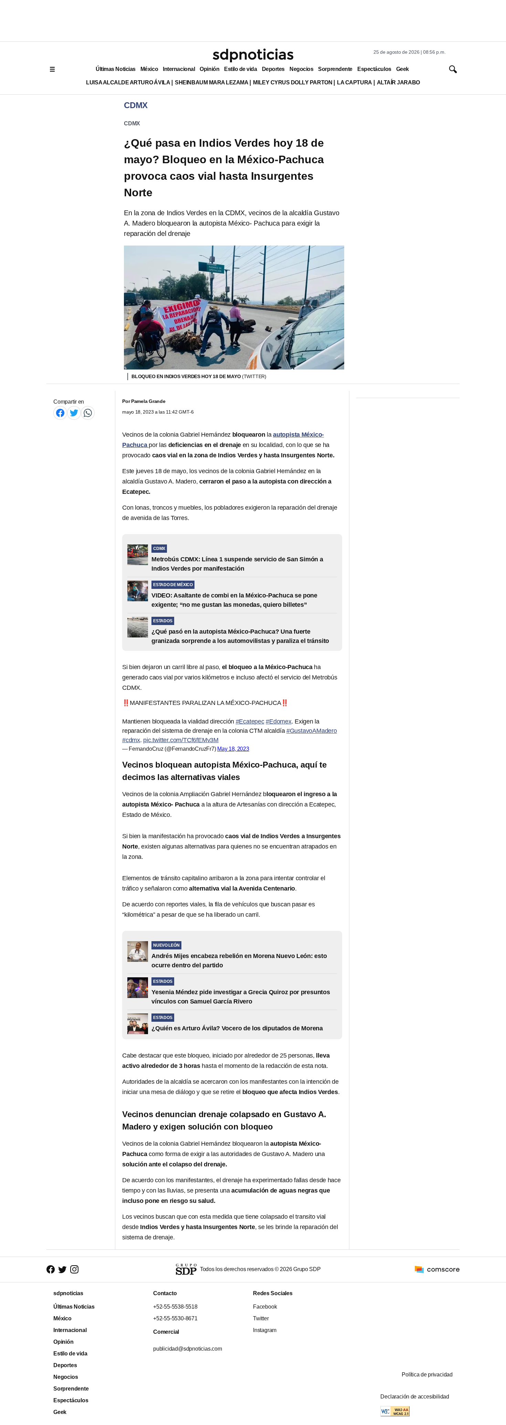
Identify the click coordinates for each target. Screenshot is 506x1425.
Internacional (179, 69)
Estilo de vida (240, 69)
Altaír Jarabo (398, 82)
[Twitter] (74, 413)
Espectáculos (374, 69)
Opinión (209, 69)
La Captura (354, 82)
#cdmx (131, 740)
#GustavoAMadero (311, 730)
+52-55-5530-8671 (175, 1318)
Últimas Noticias (116, 69)
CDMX (132, 123)
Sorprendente (335, 69)
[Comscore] (437, 1269)
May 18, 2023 (233, 749)
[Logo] (253, 55)
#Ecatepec (250, 721)
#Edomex (279, 721)
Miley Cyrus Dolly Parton (292, 82)
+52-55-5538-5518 (175, 1307)
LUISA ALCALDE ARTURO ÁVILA (128, 82)
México (149, 69)
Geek (402, 69)
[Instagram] (74, 1269)
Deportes (273, 69)
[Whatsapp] (88, 413)
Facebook (265, 1307)
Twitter (261, 1318)
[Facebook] (60, 413)
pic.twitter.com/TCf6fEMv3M (181, 740)
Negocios (301, 69)
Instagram (264, 1330)
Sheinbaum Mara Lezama (211, 82)
